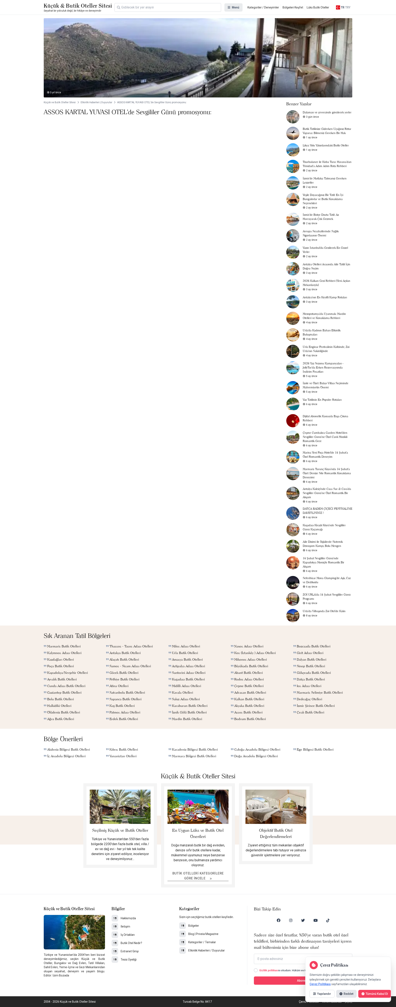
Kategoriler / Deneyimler (263, 7)
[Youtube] (315, 920)
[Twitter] (303, 920)
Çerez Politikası (320, 984)
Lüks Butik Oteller (318, 7)
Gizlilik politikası (268, 970)
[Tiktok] (328, 920)
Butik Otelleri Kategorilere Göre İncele (198, 875)
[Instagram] (291, 920)
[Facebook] (278, 920)
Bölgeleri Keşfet (293, 7)
